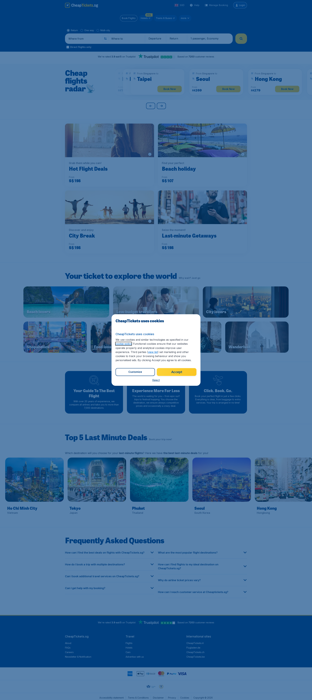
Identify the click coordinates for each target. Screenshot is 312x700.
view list (153, 352)
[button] (156, 380)
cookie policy (124, 343)
